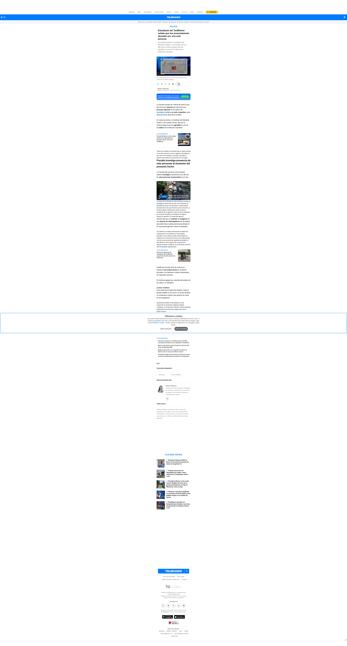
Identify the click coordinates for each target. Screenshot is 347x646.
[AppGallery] (173, 623)
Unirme (184, 96)
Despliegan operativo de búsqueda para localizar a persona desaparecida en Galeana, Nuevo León (178, 505)
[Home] (173, 17)
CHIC (180, 631)
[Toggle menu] (2, 17)
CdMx (139, 12)
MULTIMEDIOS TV (166, 633)
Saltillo (185, 12)
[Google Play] (167, 617)
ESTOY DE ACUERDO (181, 329)
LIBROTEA (174, 636)
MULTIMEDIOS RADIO (181, 633)
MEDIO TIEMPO (172, 631)
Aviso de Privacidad (169, 576)
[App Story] (179, 617)
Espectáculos (172, 22)
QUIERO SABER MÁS (165, 329)
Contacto (184, 579)
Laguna (168, 12)
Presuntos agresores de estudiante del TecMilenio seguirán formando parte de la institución (166, 254)
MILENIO (162, 631)
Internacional (193, 22)
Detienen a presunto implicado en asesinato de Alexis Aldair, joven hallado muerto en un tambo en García (178, 494)
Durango (200, 12)
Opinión (207, 22)
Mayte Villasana (163, 89)
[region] (173, 4)
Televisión (165, 22)
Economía (201, 22)
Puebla (176, 12)
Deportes (186, 22)
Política (159, 22)
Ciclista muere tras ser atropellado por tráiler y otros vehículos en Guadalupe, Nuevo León (177, 473)
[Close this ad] (345, 640)
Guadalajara (159, 12)
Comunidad (148, 22)
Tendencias (180, 22)
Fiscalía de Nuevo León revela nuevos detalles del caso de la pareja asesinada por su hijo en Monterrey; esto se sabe (177, 484)
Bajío (192, 12)
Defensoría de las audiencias (170, 579)
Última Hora (141, 22)
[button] (158, 84)
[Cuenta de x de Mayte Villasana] (167, 398)
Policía (155, 22)
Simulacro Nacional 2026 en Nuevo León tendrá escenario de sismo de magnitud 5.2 (177, 462)
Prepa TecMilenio (176, 374)
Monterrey (148, 12)
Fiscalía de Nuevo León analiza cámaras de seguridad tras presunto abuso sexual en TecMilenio (166, 138)
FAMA (186, 631)
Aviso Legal (180, 576)
